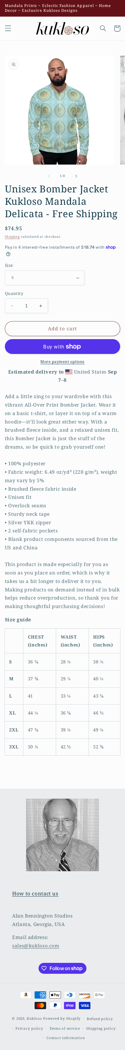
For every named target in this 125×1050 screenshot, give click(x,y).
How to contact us (35, 893)
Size (9, 265)
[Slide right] (76, 176)
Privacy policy (29, 1028)
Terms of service (64, 1028)
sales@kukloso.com (35, 945)
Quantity (14, 293)
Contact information (65, 1037)
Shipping (12, 236)
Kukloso (34, 1018)
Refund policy (100, 1018)
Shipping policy (101, 1028)
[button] (8, 28)
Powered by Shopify (61, 1018)
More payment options (62, 361)
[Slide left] (49, 176)
